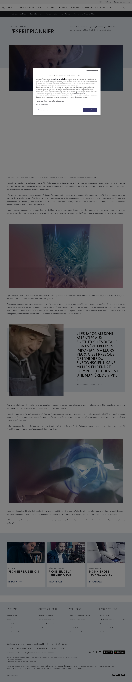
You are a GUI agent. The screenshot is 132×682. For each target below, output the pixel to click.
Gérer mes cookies (43, 110)
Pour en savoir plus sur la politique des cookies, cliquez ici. (50, 101)
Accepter (90, 110)
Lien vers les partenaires (42, 104)
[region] (67, 91)
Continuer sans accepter (92, 70)
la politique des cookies (58, 79)
